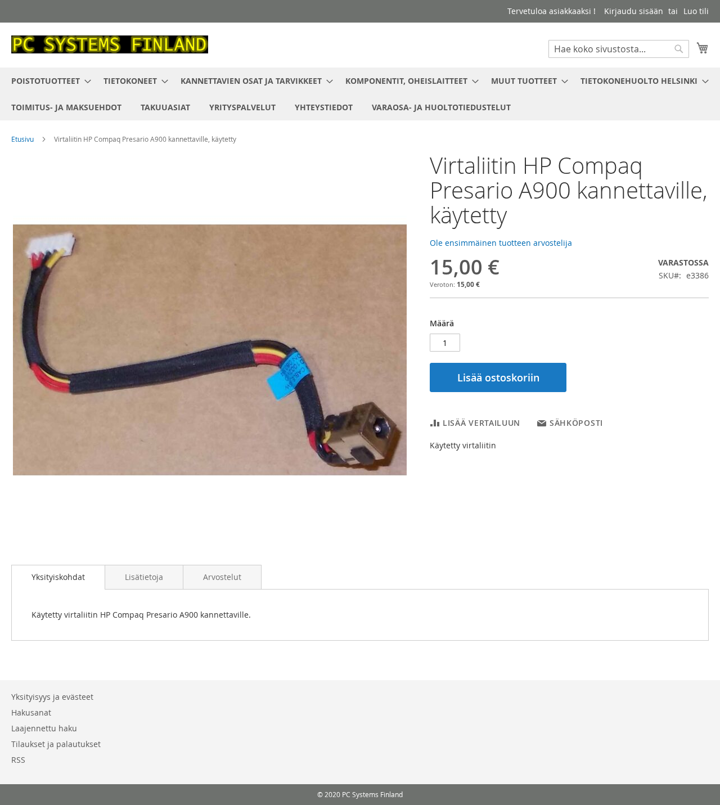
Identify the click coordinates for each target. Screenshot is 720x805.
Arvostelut (222, 577)
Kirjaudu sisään (633, 11)
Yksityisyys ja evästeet (52, 696)
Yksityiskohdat (58, 577)
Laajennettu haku (44, 728)
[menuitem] (47, 81)
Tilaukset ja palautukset (56, 744)
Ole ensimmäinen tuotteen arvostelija (501, 242)
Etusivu (22, 138)
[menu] (360, 94)
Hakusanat (31, 712)
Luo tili (696, 11)
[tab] (58, 577)
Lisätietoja (144, 577)
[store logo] (109, 44)
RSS (18, 759)
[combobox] (618, 49)
